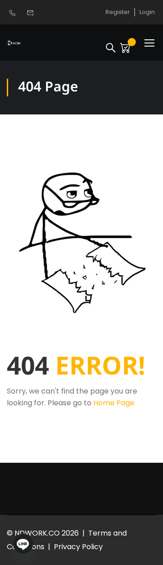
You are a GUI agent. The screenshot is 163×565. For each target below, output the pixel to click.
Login (147, 12)
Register (117, 12)
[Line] (23, 544)
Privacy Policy (78, 546)
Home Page (113, 403)
